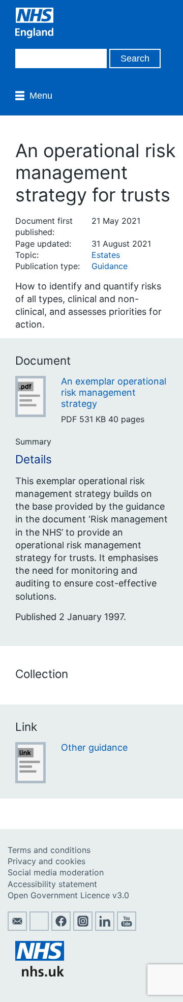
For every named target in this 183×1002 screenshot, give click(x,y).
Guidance (110, 266)
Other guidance (94, 747)
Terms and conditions (49, 850)
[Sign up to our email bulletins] (17, 928)
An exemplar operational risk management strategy (113, 392)
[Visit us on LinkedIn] (104, 928)
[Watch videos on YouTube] (126, 928)
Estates (106, 255)
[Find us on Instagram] (83, 928)
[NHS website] (39, 973)
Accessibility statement (52, 884)
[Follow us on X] (39, 928)
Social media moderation (56, 872)
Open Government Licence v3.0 (68, 895)
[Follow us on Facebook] (61, 928)
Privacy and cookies (46, 861)
